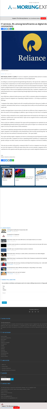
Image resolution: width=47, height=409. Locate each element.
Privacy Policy (5, 366)
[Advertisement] (8, 196)
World (8, 241)
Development (4, 344)
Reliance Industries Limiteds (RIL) (8, 157)
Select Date (3, 377)
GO (12, 379)
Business (3, 341)
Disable (2, 345)
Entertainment (10, 264)
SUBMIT (4, 302)
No (3, 288)
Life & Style (9, 269)
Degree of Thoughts (5, 342)
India (2, 155)
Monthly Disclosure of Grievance (8, 370)
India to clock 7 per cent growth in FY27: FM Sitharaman (8, 178)
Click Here (43, 18)
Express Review (4, 356)
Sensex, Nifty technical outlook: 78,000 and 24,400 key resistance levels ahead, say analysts (24, 178)
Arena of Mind (4, 336)
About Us (4, 364)
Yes (4, 286)
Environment (3, 354)
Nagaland (9, 231)
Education (3, 350)
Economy (3, 347)
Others (4, 289)
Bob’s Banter (3, 339)
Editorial (2, 348)
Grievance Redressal (6, 368)
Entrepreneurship (4, 353)
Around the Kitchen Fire (6, 337)
